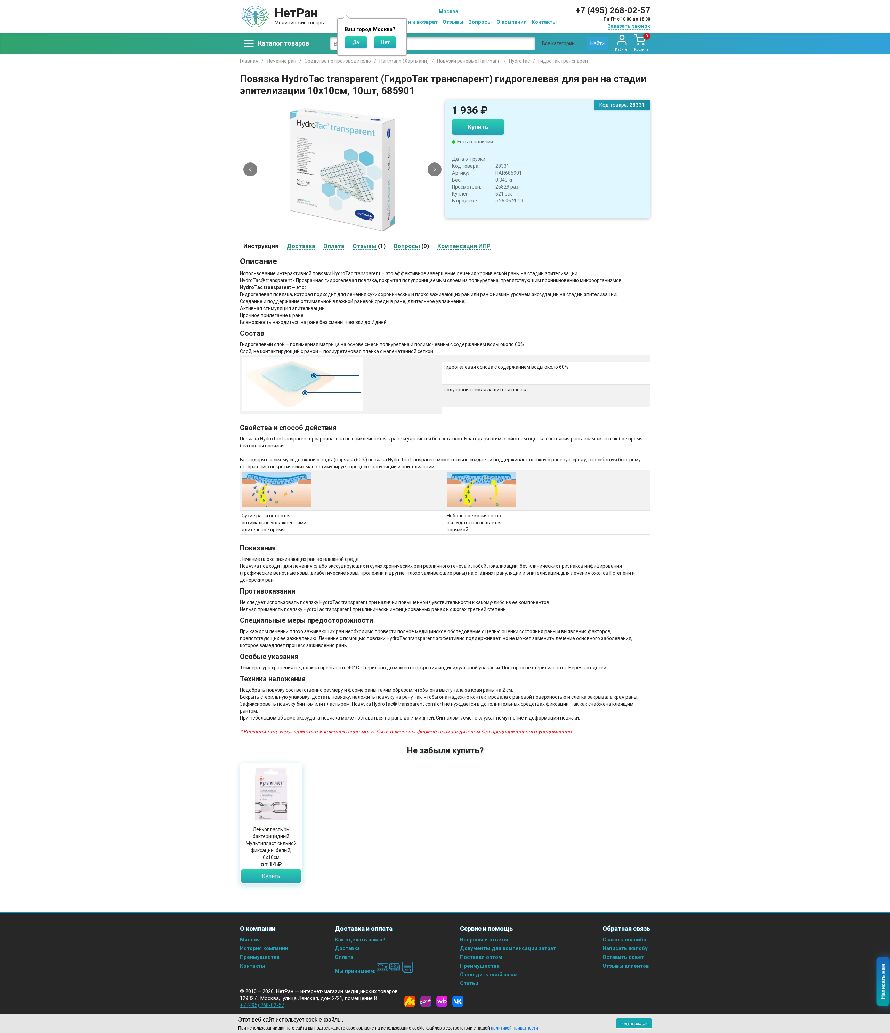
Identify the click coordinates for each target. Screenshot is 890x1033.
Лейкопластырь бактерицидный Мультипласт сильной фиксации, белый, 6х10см (271, 843)
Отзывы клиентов (625, 966)
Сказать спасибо (624, 940)
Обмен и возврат (416, 22)
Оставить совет (623, 957)
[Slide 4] (351, 234)
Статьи (469, 983)
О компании (511, 22)
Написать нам (883, 981)
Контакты (544, 22)
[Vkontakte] (457, 1001)
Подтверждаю (634, 1023)
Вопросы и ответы (484, 940)
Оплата (344, 957)
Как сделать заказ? (360, 940)
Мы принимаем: (356, 971)
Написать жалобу (625, 948)
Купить (478, 126)
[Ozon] (425, 1001)
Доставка (347, 948)
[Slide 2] (340, 234)
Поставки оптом (481, 957)
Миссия (250, 940)
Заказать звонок (629, 26)
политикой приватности (514, 1028)
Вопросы (480, 22)
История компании (264, 948)
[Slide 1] (334, 234)
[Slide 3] (345, 234)
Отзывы (453, 22)
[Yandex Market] (409, 1001)
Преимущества (260, 957)
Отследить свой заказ (489, 974)
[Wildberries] (441, 1001)
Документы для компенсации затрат (508, 948)
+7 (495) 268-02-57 (613, 10)
